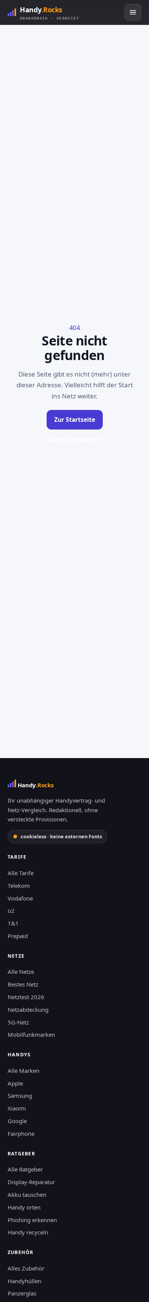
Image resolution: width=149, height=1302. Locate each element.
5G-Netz (18, 1022)
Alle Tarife (21, 873)
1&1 (13, 923)
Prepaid (18, 936)
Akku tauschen (27, 1194)
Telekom (19, 885)
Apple (15, 1083)
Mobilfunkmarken (31, 1034)
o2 (11, 910)
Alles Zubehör (26, 1268)
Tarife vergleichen (74, 439)
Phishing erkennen (32, 1220)
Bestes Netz (23, 984)
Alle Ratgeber (25, 1169)
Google (17, 1121)
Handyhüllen (24, 1281)
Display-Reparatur (31, 1182)
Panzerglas (22, 1293)
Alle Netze (21, 971)
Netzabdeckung (28, 1009)
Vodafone (20, 898)
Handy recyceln (28, 1232)
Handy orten (24, 1207)
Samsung (20, 1095)
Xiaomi (17, 1108)
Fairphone (21, 1133)
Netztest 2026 (26, 997)
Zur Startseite (74, 419)
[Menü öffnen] (133, 12)
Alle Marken (23, 1070)
